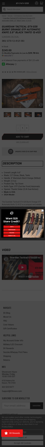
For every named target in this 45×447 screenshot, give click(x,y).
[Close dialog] (42, 211)
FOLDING (12, 232)
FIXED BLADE (11, 229)
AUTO (11, 226)
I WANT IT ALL (12, 235)
